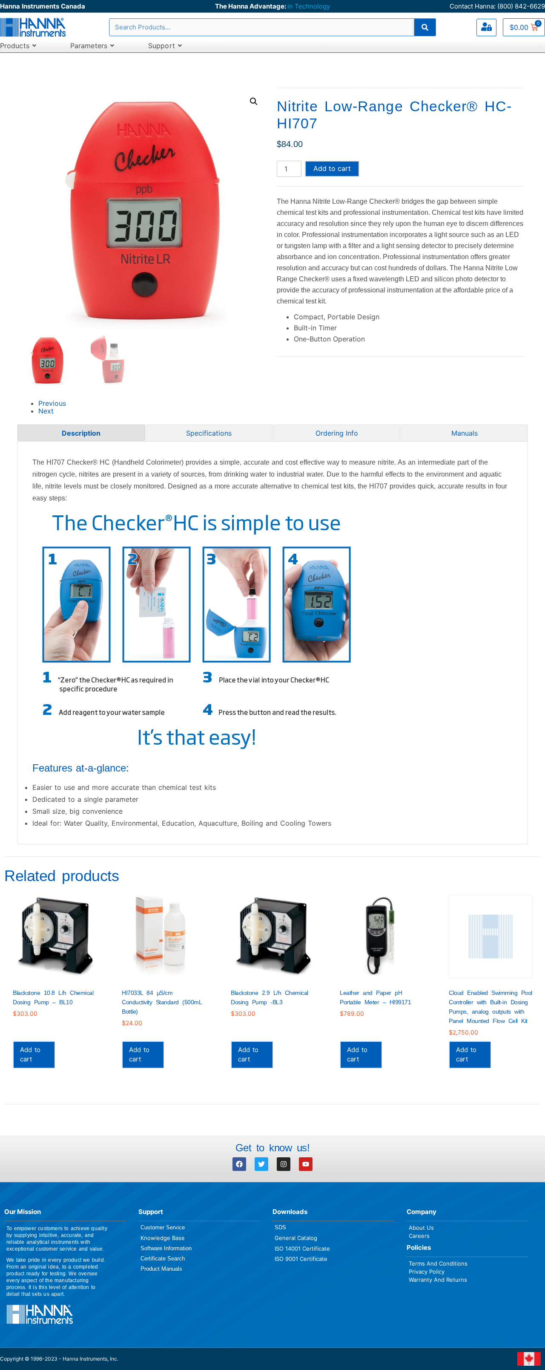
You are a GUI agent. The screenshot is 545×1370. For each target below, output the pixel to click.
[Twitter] (261, 1164)
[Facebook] (239, 1164)
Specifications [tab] (209, 433)
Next (46, 411)
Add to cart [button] (30, 1054)
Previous (52, 403)
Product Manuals (161, 1269)
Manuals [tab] (464, 433)
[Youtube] (306, 1164)
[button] (253, 101)
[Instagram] (283, 1164)
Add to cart (332, 168)
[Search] (425, 27)
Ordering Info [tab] (337, 433)
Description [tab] (81, 433)
